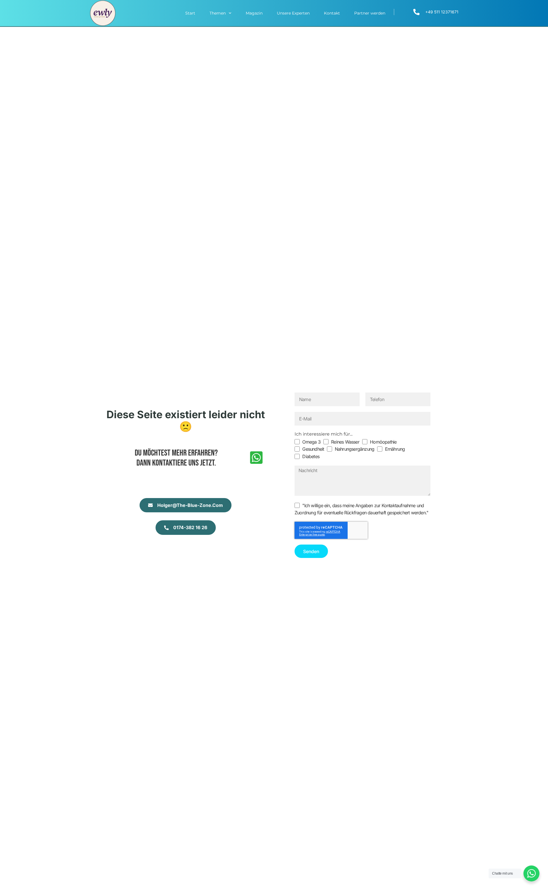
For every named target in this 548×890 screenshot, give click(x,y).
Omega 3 (311, 442)
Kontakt (332, 13)
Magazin (254, 13)
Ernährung (395, 449)
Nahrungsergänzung (354, 449)
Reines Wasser (345, 442)
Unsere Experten (293, 13)
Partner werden (369, 13)
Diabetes (310, 456)
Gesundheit (313, 449)
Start (190, 13)
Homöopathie (383, 442)
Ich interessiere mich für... (323, 434)
